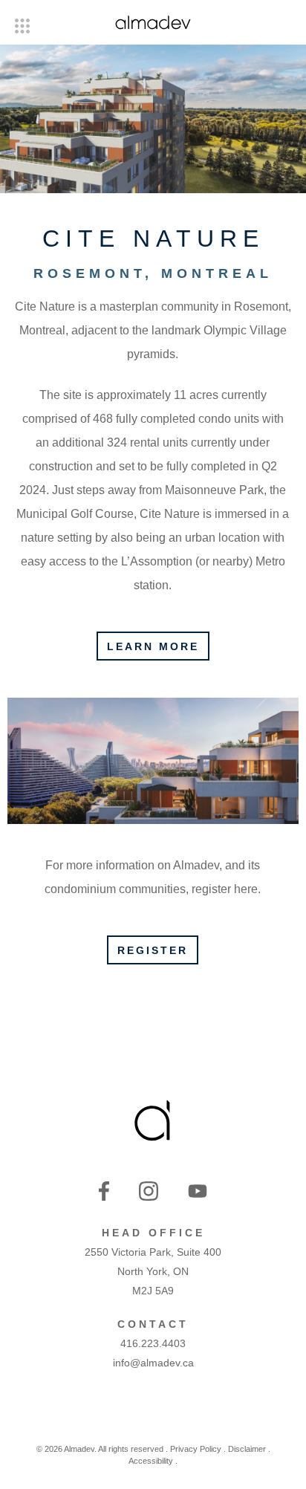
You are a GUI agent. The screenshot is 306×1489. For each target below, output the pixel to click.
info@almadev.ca (153, 1363)
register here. (226, 889)
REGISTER (152, 950)
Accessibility (150, 1460)
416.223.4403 (153, 1343)
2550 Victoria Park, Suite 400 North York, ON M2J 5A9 (153, 1271)
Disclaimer (247, 1448)
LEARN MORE (153, 646)
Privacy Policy (195, 1448)
